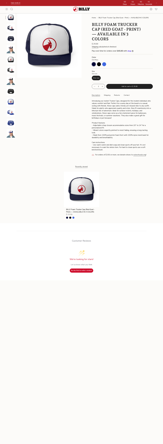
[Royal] (73, 218)
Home (94, 18)
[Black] (70, 218)
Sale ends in (15, 3)
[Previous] (7, 3)
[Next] (156, 3)
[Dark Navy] (67, 218)
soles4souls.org (139, 155)
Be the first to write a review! (81, 270)
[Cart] (156, 9)
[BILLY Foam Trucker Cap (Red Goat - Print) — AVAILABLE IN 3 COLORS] (81, 189)
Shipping (95, 47)
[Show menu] (6, 9)
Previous (17, 45)
